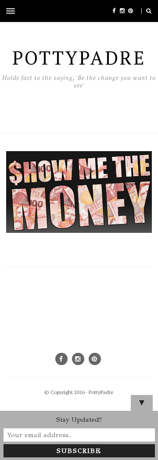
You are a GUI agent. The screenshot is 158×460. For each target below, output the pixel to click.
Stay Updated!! (79, 420)
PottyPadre (101, 392)
